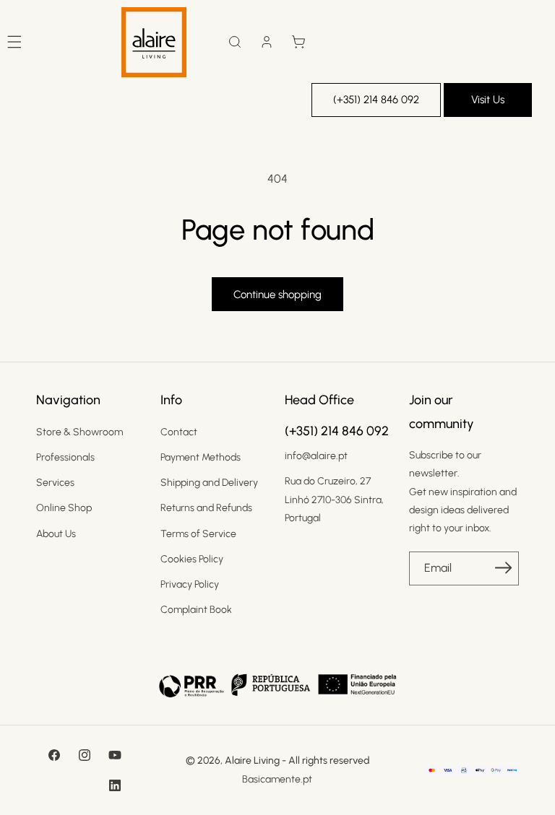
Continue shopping (277, 294)
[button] (235, 42)
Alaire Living (252, 760)
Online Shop (64, 508)
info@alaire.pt (316, 456)
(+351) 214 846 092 (376, 99)
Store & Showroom (79, 432)
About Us (56, 534)
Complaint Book (196, 609)
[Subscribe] (503, 567)
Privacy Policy (189, 584)
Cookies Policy (191, 559)
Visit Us (487, 99)
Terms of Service (198, 534)
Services (55, 482)
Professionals (65, 457)
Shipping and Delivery (209, 482)
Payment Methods (200, 457)
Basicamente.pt (277, 779)
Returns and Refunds (206, 508)
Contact (178, 432)
